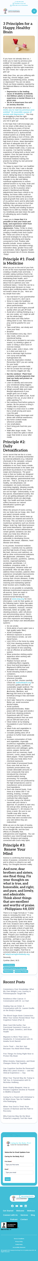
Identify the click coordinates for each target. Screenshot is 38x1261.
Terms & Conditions (19, 1238)
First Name (8, 1161)
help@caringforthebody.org (17, 954)
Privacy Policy (19, 1241)
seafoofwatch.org (23, 683)
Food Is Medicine (9, 965)
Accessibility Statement (19, 1247)
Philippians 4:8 (8, 971)
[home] (10, 11)
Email (7, 1169)
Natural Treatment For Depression (15, 968)
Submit (8, 1179)
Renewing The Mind (21, 971)
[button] (34, 11)
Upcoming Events (27, 1196)
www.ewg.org (18, 599)
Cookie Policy (19, 1244)
